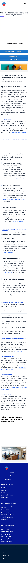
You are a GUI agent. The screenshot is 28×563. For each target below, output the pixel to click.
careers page (7, 272)
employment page (8, 252)
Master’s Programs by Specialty (14, 51)
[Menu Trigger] (25, 3)
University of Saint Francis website (13, 199)
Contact (4, 552)
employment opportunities (13, 293)
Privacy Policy (6, 555)
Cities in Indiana (13, 59)
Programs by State (14, 56)
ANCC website (17, 351)
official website (20, 179)
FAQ (4, 558)
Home (4, 550)
